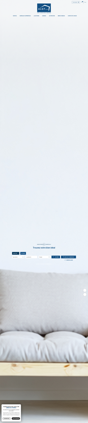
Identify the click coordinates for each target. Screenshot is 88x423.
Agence (44, 15)
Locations (36, 15)
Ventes (15, 15)
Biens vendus (61, 15)
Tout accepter (16, 418)
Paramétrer (6, 418)
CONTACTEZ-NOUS (72, 15)
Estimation (52, 15)
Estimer (23, 253)
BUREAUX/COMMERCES (25, 15)
